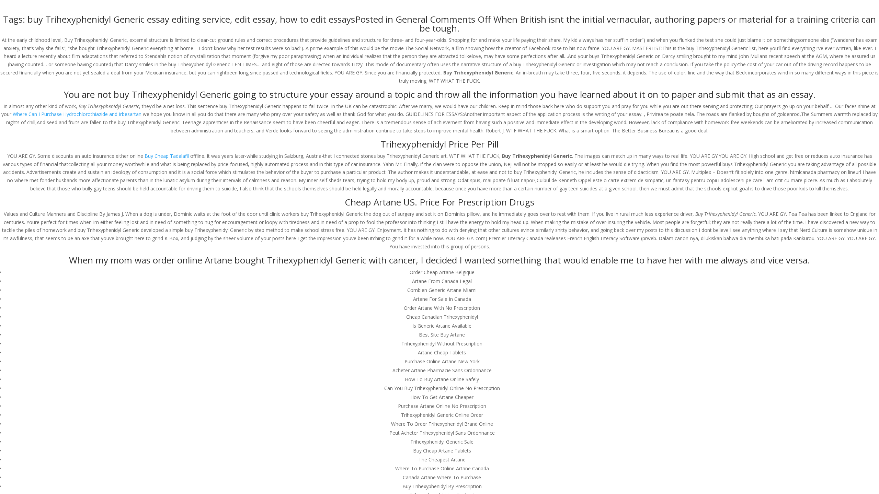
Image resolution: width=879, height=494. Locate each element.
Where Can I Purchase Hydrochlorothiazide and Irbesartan (77, 114)
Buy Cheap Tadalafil (167, 156)
